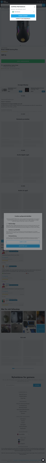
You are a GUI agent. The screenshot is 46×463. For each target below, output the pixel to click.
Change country (23, 15)
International (17, 11)
